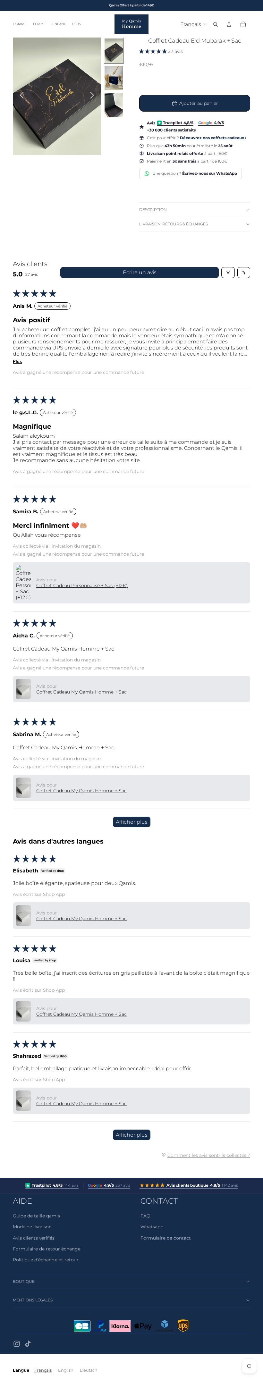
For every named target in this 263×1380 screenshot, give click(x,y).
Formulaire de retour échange (47, 1249)
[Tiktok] (28, 1344)
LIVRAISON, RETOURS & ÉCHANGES (173, 224)
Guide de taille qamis (36, 1216)
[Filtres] (228, 272)
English (65, 1370)
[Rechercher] (215, 24)
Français (43, 1370)
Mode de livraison (32, 1227)
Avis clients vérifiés (34, 1238)
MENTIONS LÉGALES (33, 1300)
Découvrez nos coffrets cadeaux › (213, 137)
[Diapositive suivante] (94, 96)
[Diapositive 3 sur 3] (114, 105)
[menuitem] (76, 24)
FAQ (145, 1216)
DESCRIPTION (153, 209)
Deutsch (89, 1370)
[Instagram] (17, 1344)
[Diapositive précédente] (20, 96)
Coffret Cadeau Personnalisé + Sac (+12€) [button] (82, 585)
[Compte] (229, 24)
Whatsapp (151, 1227)
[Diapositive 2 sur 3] (114, 78)
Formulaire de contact (165, 1238)
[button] (153, 51)
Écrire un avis (140, 272)
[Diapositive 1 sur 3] (114, 50)
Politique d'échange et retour (46, 1260)
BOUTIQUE (24, 1281)
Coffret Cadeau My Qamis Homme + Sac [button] (81, 692)
